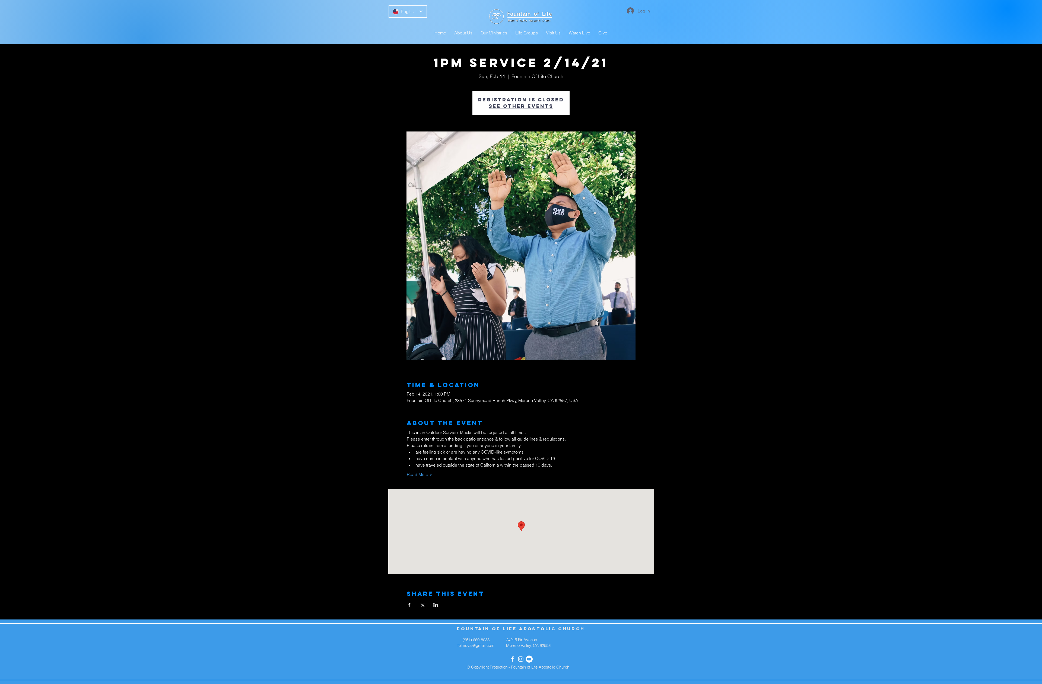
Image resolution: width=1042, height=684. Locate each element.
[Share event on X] (422, 605)
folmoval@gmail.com (476, 645)
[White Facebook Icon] (512, 659)
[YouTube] (529, 659)
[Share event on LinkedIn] (436, 605)
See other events (521, 106)
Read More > (419, 474)
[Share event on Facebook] (409, 605)
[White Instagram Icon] (520, 659)
